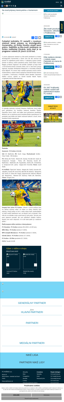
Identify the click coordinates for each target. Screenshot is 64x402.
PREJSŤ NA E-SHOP (12, 251)
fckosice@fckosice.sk (7, 381)
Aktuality (25, 372)
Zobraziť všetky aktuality (53, 107)
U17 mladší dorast (56, 376)
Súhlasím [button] (16, 395)
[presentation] (7, 264)
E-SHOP (61, 27)
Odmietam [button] (47, 395)
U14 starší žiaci (55, 383)
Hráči (38, 376)
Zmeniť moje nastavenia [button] (31, 398)
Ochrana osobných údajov (30, 383)
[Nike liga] (5, 6)
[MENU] (61, 2)
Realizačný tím (41, 378)
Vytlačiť (14, 37)
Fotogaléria (26, 376)
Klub (24, 374)
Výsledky (39, 374)
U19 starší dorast (55, 374)
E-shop (25, 380)
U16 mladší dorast (56, 378)
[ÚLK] (2, 6)
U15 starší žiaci (55, 380)
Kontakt (25, 378)
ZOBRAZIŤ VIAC (49, 37)
